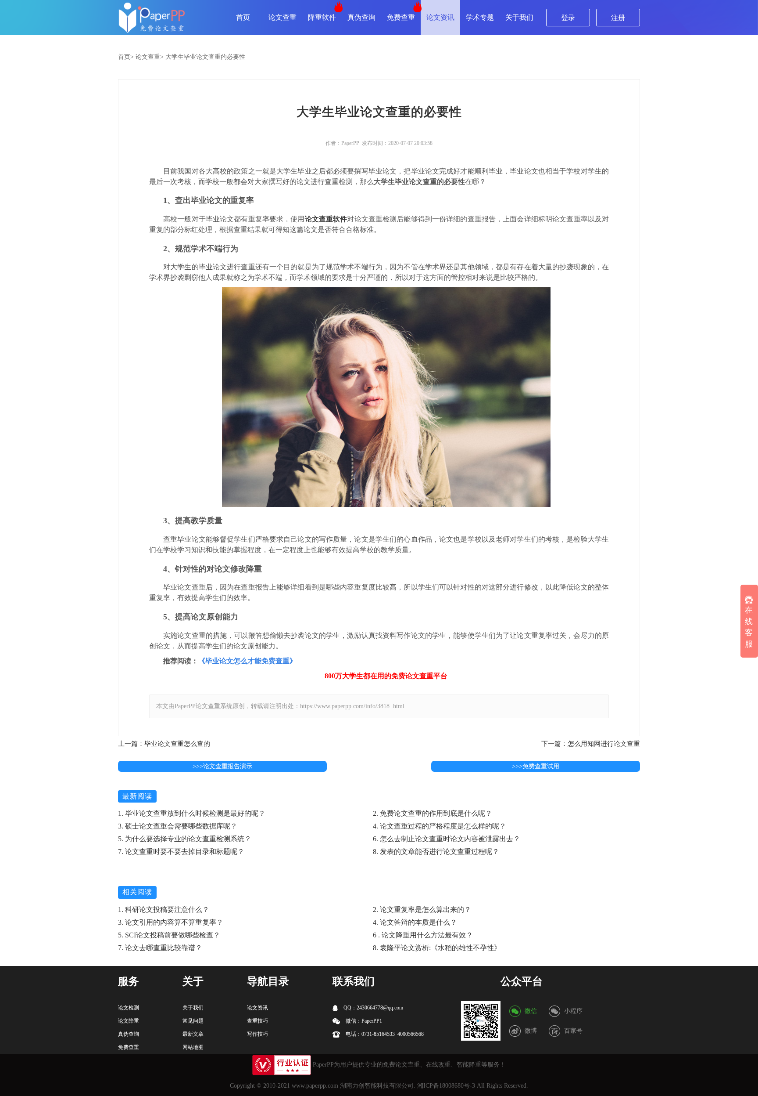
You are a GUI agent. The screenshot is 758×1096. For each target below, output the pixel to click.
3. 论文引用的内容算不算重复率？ (170, 922)
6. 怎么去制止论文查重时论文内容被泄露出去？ (446, 839)
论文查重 (282, 17)
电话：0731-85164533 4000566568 (384, 1034)
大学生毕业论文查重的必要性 (205, 57)
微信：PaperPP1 (363, 1021)
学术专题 (480, 17)
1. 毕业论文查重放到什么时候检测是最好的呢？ (191, 813)
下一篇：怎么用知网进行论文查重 (590, 743)
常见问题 (193, 1021)
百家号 (573, 1030)
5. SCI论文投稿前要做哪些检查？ (169, 935)
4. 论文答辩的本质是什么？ (415, 922)
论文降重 (128, 1021)
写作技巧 (257, 1034)
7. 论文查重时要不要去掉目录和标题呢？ (181, 851)
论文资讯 (440, 17)
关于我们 (519, 17)
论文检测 (128, 1008)
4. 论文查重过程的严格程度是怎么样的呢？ (439, 826)
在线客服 (749, 627)
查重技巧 (257, 1021)
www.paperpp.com (315, 1085)
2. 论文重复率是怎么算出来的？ (422, 909)
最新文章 (193, 1034)
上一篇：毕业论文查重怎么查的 (164, 743)
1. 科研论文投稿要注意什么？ (163, 909)
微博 (531, 1030)
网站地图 (193, 1047)
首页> (126, 57)
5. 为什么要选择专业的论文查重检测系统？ (184, 839)
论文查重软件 (326, 219)
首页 (243, 17)
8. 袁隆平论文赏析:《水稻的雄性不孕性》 (437, 947)
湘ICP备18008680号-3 (446, 1085)
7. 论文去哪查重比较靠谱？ (160, 947)
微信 (531, 1011)
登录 (568, 18)
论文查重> (150, 57)
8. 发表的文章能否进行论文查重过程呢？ (436, 851)
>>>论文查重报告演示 (222, 766)
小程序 (573, 1011)
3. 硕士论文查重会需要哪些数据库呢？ (177, 826)
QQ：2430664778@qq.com (372, 1008)
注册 (618, 18)
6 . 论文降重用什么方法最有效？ (423, 935)
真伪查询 (361, 17)
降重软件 (322, 17)
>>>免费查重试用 (535, 766)
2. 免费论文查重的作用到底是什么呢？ (432, 813)
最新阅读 (137, 796)
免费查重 (401, 17)
